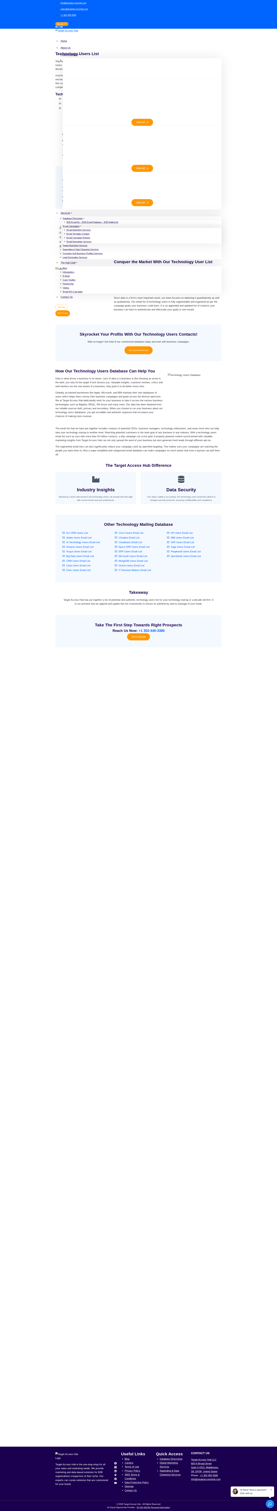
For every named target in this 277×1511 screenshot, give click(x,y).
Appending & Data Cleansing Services (81, 249)
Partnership (68, 284)
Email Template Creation (78, 234)
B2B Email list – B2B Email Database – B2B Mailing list (92, 222)
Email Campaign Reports (78, 237)
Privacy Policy (132, 1470)
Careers (129, 1463)
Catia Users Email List (78, 565)
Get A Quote (63, 313)
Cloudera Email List (129, 537)
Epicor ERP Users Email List (134, 547)
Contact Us (67, 297)
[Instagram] (60, 27)
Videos (66, 288)
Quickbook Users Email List (186, 556)
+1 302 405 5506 (68, 15)
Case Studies (69, 280)
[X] (58, 27)
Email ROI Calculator (73, 291)
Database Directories (171, 1459)
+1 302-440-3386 (152, 631)
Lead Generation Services (75, 257)
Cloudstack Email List (130, 542)
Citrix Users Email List (78, 570)
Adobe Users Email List (79, 537)
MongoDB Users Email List (133, 561)
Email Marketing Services (79, 230)
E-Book (66, 276)
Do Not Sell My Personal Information (153, 1507)
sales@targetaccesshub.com (74, 9)
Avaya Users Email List (79, 551)
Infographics (68, 272)
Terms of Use (132, 1466)
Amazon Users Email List (80, 547)
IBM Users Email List (182, 537)
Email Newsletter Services (79, 241)
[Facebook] (56, 27)
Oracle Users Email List (131, 565)
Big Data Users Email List (80, 556)
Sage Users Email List (183, 547)
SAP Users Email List (182, 542)
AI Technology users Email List (83, 542)
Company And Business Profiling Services (83, 253)
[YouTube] (115, 1483)
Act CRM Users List (77, 533)
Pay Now (61, 307)
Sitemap (129, 1486)
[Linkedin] (62, 27)
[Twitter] (115, 1475)
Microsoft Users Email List (133, 556)
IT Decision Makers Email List (135, 570)
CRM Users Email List (78, 561)
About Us (66, 47)
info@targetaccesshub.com (73, 3)
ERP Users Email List (130, 551)
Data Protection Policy (137, 1482)
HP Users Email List (182, 533)
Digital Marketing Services (75, 245)
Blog (65, 268)
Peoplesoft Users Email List (186, 551)
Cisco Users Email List (131, 533)
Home (64, 41)
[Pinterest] (115, 1479)
